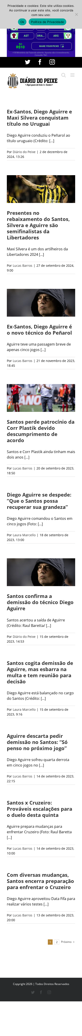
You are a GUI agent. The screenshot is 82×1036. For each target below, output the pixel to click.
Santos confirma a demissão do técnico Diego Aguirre (40, 602)
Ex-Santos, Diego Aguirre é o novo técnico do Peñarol (39, 329)
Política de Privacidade (47, 22)
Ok (22, 22)
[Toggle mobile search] (63, 75)
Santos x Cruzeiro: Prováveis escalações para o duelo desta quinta (39, 808)
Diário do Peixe (24, 152)
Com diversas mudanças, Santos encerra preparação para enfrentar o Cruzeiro (40, 880)
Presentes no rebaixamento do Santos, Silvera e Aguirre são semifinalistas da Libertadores (38, 225)
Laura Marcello (24, 535)
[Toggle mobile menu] (72, 75)
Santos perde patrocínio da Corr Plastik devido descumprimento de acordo (40, 431)
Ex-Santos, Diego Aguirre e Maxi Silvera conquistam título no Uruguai (39, 117)
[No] (76, 14)
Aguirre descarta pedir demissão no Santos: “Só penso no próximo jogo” (37, 741)
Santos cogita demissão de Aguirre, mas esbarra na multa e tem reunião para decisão (40, 672)
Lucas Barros (22, 265)
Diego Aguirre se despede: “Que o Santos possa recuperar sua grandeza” (39, 500)
